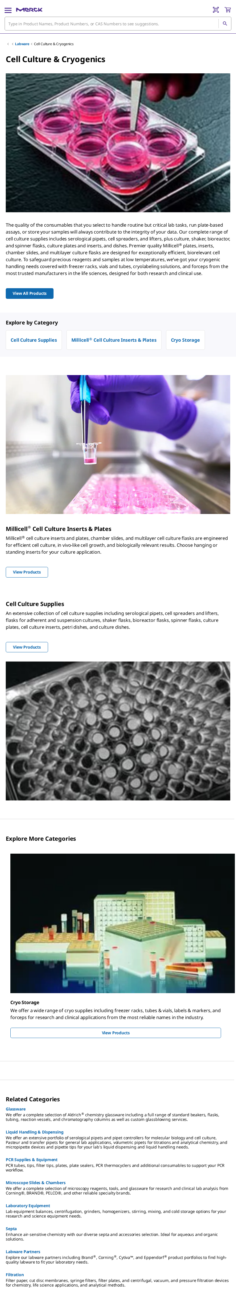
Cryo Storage (185, 340)
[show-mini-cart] (227, 10)
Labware (22, 43)
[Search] (224, 23)
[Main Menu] (8, 10)
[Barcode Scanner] (215, 9)
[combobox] (118, 23)
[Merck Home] (29, 9)
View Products (116, 1032)
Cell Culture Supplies (34, 340)
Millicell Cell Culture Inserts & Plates (114, 340)
